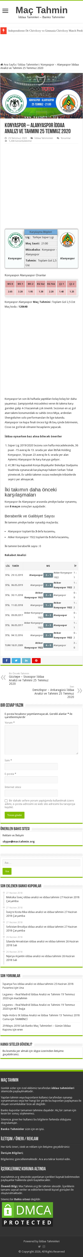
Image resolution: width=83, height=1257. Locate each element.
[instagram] (44, 1246)
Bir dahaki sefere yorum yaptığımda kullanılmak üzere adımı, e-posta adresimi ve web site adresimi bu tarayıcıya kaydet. (40, 804)
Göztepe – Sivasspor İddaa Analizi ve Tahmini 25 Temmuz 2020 (29, 678)
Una (21, 987)
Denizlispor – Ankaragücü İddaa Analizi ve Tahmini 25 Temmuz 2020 (53, 692)
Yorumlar (66, 138)
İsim (8, 760)
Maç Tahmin (42, 10)
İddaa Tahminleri (28, 64)
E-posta (10, 773)
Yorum (10, 722)
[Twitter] (39, 1246)
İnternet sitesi (13, 787)
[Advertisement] (41, 48)
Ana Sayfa (9, 64)
